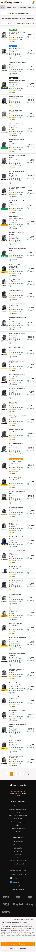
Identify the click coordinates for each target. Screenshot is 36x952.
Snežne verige (18, 851)
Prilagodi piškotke (18, 948)
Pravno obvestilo (18, 819)
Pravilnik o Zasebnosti (18, 828)
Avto (2, 7)
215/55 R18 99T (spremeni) (19, 13)
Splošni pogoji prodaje (18, 822)
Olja (18, 858)
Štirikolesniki (22, 7)
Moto (14, 7)
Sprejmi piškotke (18, 944)
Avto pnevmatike (18, 842)
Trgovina (18, 854)
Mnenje (18, 812)
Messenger (16, 882)
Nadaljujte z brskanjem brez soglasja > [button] (24, 919)
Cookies (18, 831)
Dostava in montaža (18, 864)
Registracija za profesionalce (18, 815)
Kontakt (18, 886)
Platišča (8, 7)
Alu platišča (18, 848)
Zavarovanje (18, 806)
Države (18, 825)
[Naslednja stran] (28, 774)
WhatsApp (16, 878)
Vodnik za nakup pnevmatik (18, 809)
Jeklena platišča (18, 845)
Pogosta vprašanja (18, 889)
